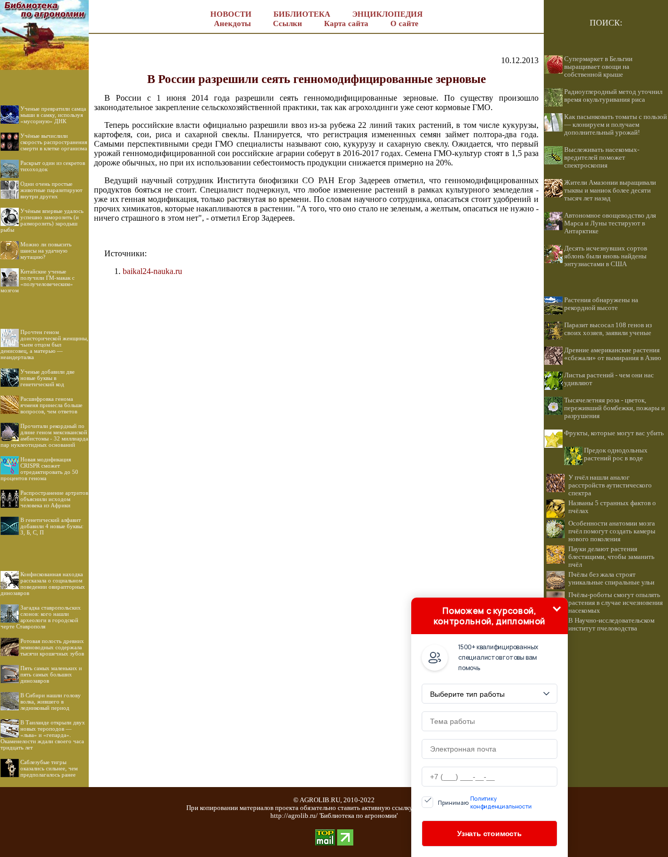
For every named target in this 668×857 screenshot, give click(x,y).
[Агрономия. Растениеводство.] (44, 67)
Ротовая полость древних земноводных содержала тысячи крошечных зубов (52, 647)
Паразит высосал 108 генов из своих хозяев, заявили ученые (608, 329)
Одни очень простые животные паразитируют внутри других (51, 190)
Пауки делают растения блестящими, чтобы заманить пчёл (611, 556)
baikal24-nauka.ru (152, 271)
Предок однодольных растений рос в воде (616, 454)
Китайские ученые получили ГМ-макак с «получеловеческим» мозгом (38, 280)
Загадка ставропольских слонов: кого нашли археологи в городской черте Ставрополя (41, 616)
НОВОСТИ (231, 14)
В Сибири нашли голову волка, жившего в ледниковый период (50, 701)
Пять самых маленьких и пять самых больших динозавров (51, 674)
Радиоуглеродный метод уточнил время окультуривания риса (613, 95)
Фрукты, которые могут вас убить (614, 433)
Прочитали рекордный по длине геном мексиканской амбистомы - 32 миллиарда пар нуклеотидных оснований (44, 435)
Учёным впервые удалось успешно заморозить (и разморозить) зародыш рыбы (42, 220)
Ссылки (287, 23)
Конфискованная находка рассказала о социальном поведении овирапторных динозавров (43, 583)
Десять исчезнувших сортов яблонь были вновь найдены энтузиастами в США (605, 256)
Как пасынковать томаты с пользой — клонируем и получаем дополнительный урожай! (615, 124)
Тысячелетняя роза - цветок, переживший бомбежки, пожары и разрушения (614, 408)
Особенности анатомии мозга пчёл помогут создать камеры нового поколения (611, 531)
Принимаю (485, 802)
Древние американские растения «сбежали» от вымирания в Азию (612, 354)
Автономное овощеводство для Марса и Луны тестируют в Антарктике (610, 223)
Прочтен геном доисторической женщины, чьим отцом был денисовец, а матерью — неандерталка (44, 344)
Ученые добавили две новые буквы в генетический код (47, 377)
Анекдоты (232, 23)
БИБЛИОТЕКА (301, 14)
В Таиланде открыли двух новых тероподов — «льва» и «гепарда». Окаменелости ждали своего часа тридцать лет (43, 735)
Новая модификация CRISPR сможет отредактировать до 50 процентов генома (39, 468)
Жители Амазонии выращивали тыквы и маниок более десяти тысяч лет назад (610, 190)
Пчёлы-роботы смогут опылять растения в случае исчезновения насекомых (615, 602)
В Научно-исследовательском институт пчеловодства (611, 624)
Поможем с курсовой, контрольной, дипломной (489, 616)
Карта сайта (346, 23)
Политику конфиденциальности (501, 802)
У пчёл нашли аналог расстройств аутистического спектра (610, 485)
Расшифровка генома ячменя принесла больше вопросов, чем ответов (51, 405)
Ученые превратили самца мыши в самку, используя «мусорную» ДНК (53, 114)
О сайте (404, 23)
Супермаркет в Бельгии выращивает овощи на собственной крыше (598, 66)
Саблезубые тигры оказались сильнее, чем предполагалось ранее (49, 768)
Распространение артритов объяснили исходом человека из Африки (54, 499)
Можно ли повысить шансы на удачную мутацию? (45, 250)
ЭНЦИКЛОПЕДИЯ (387, 14)
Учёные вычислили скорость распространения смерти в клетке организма (53, 142)
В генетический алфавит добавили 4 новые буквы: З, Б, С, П (52, 526)
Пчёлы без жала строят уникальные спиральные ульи (611, 578)
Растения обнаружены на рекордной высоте (601, 304)
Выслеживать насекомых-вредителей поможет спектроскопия (601, 157)
